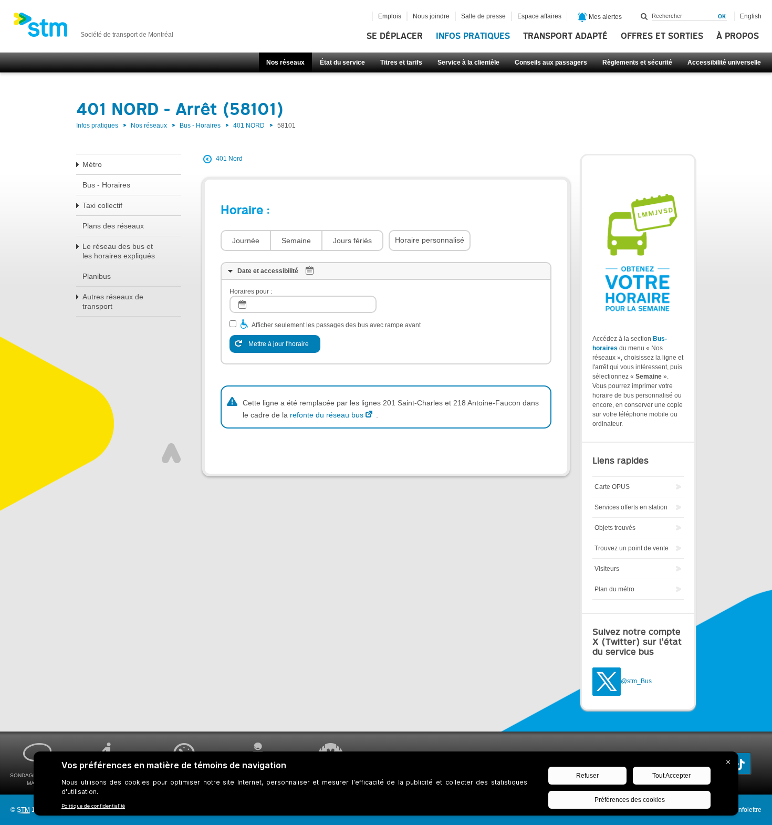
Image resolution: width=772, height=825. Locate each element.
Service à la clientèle (468, 62)
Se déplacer (395, 36)
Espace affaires (539, 16)
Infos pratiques (473, 36)
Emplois (389, 16)
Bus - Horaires (200, 125)
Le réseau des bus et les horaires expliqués (118, 251)
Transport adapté (565, 36)
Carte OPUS (612, 486)
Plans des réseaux (113, 226)
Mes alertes (604, 16)
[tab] (386, 271)
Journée (245, 240)
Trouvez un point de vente (631, 548)
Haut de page (171, 453)
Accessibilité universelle (724, 62)
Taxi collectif (102, 205)
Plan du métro (614, 589)
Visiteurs (606, 568)
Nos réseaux (285, 62)
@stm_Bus (636, 681)
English (750, 16)
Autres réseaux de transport (112, 301)
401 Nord (229, 158)
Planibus (96, 276)
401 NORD (249, 125)
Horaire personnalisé (429, 240)
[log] (303, 304)
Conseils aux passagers (551, 62)
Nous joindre (431, 16)
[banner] (93, 28)
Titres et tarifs (401, 62)
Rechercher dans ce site (644, 16)
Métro (92, 164)
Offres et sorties (662, 36)
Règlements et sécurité (637, 62)
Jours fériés (352, 240)
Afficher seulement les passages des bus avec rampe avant (336, 325)
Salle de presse (483, 16)
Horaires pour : (250, 291)
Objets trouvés (614, 527)
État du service (342, 62)
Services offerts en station (630, 507)
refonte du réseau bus (326, 415)
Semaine (296, 240)
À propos (737, 36)
